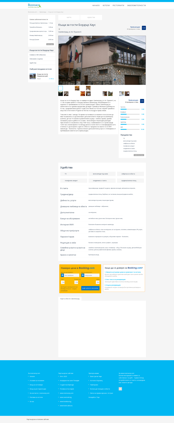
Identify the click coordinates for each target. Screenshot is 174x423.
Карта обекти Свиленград (69, 299)
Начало (96, 5)
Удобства (33, 63)
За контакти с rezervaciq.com (39, 393)
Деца (98, 279)
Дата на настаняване (67, 272)
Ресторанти (118, 5)
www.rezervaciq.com (66, 393)
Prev (60, 62)
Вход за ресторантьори (38, 389)
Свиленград (42, 12)
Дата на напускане (86, 272)
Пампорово (94, 385)
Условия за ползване (37, 380)
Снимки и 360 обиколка (38, 55)
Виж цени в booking (90, 288)
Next (144, 62)
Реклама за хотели (36, 397)
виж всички (139, 155)
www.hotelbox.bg (65, 401)
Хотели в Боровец (96, 380)
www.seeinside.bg (65, 397)
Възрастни (77, 279)
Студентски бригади (67, 385)
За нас (32, 401)
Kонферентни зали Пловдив (69, 380)
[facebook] (120, 388)
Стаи (62, 279)
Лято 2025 (63, 376)
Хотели (106, 5)
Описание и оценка (36, 59)
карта (69, 17)
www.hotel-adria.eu (66, 406)
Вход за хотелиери (36, 385)
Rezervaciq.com (32, 12)
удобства (91, 17)
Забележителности (136, 5)
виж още (50, 44)
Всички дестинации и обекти (100, 389)
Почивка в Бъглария (67, 389)
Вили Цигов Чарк (96, 376)
